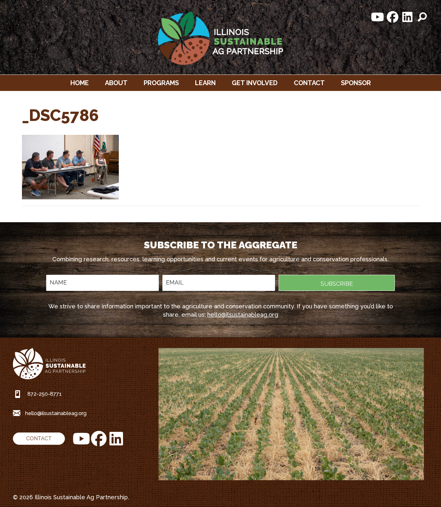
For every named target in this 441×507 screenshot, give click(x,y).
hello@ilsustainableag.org (242, 314)
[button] (378, 17)
